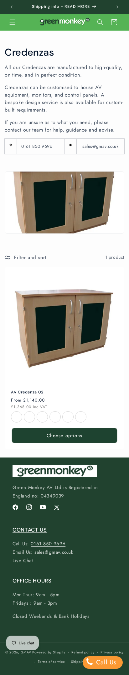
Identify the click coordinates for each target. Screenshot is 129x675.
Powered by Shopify (48, 651)
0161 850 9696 (48, 543)
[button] (12, 22)
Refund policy (82, 652)
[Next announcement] (117, 7)
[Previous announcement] (11, 7)
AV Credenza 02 (27, 392)
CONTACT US (30, 529)
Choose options (64, 435)
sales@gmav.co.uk (100, 146)
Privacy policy (112, 652)
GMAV (26, 651)
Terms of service (51, 661)
